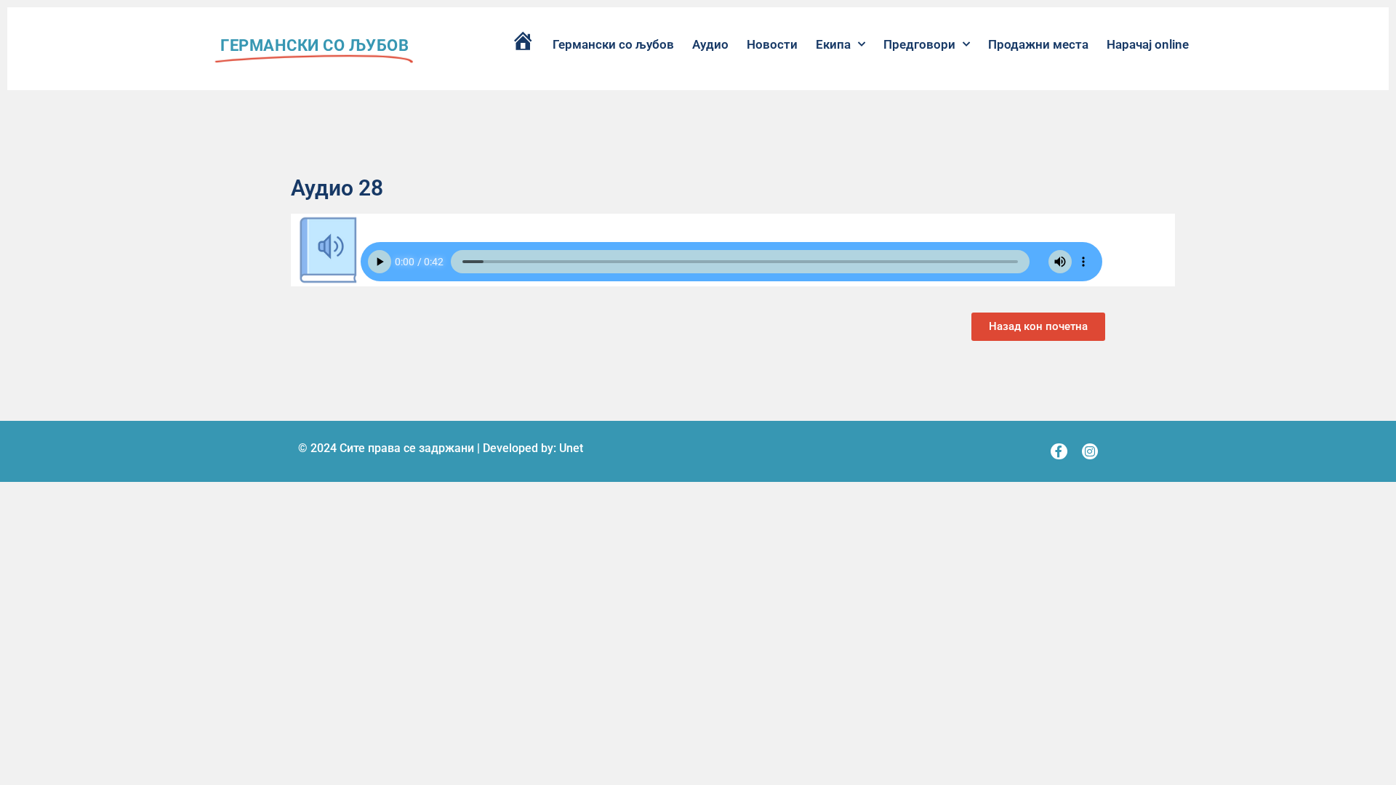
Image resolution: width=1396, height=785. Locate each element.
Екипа (833, 44)
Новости (772, 44)
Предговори (919, 44)
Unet (571, 448)
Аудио (710, 44)
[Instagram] (1090, 451)
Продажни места (1038, 44)
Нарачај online (1148, 44)
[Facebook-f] (1059, 451)
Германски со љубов (613, 44)
